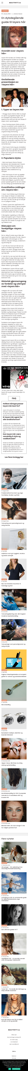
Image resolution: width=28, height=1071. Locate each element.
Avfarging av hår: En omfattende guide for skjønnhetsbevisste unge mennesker (13, 899)
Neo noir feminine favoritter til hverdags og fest (11, 585)
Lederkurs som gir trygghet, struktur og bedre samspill (13, 554)
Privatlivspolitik (16, 1069)
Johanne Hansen (17, 13)
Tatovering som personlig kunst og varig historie (12, 524)
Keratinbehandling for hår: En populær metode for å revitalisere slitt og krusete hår (13, 795)
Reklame (14, 1056)
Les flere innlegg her (14, 457)
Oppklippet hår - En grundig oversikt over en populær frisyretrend (13, 959)
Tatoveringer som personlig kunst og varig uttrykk (13, 645)
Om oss (14, 1058)
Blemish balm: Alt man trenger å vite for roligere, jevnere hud (13, 827)
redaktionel (5, 10)
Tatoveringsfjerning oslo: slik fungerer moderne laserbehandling (13, 615)
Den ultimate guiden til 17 (9, 929)
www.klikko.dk (15, 1044)
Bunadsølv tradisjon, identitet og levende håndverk (11, 734)
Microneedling (5, 705)
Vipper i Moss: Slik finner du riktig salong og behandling (11, 764)
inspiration (4, 488)
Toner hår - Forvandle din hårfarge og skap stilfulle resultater (13, 989)
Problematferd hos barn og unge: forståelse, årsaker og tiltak (12, 494)
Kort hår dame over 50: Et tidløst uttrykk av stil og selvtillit (11, 1020)
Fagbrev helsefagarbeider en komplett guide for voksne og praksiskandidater (13, 675)
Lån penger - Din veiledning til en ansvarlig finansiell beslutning (11, 867)
